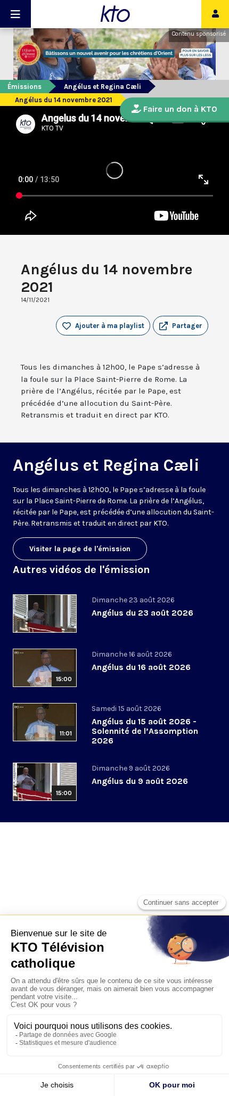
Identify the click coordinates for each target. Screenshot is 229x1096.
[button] (180, 326)
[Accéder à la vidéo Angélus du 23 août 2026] (45, 613)
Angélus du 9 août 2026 (140, 781)
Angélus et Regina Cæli (102, 87)
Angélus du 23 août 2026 (142, 613)
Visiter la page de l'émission (79, 548)
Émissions (24, 87)
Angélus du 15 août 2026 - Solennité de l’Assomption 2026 (145, 731)
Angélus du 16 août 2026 (141, 667)
